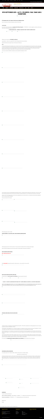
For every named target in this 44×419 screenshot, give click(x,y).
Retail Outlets (15, 0)
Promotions (8, 0)
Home (3, 0)
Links (19, 0)
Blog (17, 0)
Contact (21, 0)
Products (5, 0)
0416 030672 (4, 412)
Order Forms (11, 0)
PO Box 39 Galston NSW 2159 (6, 411)
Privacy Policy (23, 414)
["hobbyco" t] (21, 380)
